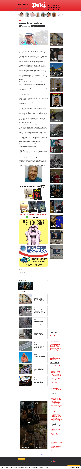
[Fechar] (79, 467)
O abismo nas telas (23, 291)
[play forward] (63, 14)
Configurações (72, 467)
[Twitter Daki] (24, 4)
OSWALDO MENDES (22, 272)
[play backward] (18, 14)
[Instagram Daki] (25, 4)
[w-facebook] (51, 461)
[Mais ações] (47, 20)
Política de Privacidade (44, 467)
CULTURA (20, 269)
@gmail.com (27, 9)
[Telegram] (19, 4)
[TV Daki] (22, 4)
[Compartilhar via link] (26, 275)
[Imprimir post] (28, 275)
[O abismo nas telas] (25, 286)
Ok (77, 467)
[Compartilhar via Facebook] (19, 275)
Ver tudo (47, 280)
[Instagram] (54, 461)
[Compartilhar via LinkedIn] (24, 275)
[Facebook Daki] (20, 4)
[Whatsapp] (27, 4)
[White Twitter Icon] (56, 461)
